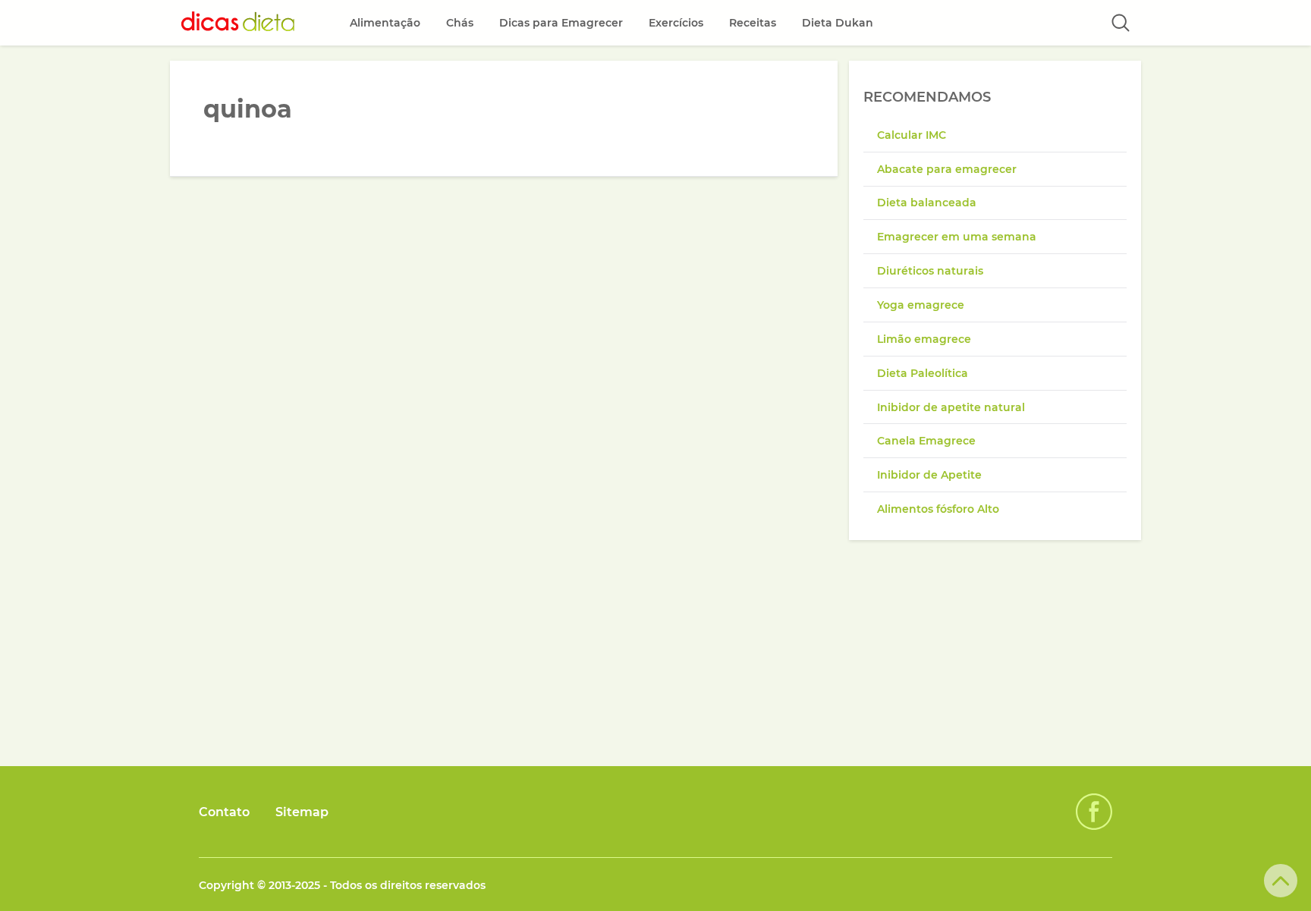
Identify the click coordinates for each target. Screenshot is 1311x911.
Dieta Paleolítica (922, 373)
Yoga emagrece (920, 305)
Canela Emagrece (926, 441)
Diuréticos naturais (930, 271)
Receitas (752, 23)
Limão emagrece (924, 339)
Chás (459, 23)
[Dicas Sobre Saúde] (238, 23)
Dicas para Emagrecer (561, 23)
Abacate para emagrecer (947, 169)
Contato (224, 812)
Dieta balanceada (926, 202)
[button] (1120, 23)
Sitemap (302, 812)
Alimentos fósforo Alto (938, 509)
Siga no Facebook (1094, 811)
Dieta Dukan (837, 23)
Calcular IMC (911, 135)
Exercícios (676, 23)
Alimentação (385, 23)
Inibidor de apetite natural (951, 407)
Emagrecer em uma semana (956, 236)
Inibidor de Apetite (929, 475)
